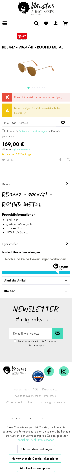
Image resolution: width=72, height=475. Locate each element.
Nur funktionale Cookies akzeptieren (35, 458)
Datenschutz (49, 389)
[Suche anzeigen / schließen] (36, 23)
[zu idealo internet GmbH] (38, 376)
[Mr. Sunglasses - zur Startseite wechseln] (36, 8)
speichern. (24, 440)
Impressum (50, 396)
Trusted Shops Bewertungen (21, 252)
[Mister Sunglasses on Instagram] (64, 371)
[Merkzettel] (46, 23)
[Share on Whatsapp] (68, 160)
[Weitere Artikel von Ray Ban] (36, 36)
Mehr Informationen (42, 440)
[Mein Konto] (56, 23)
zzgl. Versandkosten (21, 149)
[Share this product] (60, 160)
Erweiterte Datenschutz (27, 396)
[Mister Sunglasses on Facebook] (49, 371)
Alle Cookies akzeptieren (36, 468)
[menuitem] (6, 23)
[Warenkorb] (66, 23)
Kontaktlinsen (21, 389)
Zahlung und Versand (53, 402)
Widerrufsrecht (14, 402)
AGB (36, 389)
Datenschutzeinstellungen (36, 449)
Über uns (32, 402)
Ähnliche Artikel (15, 280)
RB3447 (9, 291)
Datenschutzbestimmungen (33, 131)
